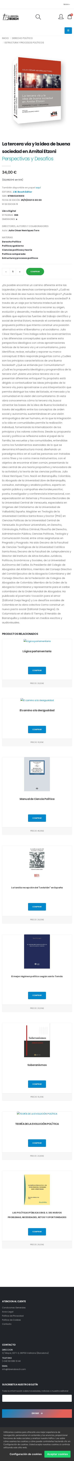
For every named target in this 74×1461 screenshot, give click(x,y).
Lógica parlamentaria (37, 651)
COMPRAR (35, 271)
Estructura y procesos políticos (24, 42)
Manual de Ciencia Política (37, 799)
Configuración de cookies (26, 1454)
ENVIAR (35, 1413)
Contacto (6, 1324)
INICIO (5, 38)
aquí (38, 187)
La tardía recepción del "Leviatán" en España (37, 887)
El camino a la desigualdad (37, 710)
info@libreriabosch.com (14, 1369)
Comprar (37, 670)
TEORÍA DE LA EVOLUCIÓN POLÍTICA (37, 1124)
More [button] (66, 4)
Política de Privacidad (13, 1316)
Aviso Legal (7, 1311)
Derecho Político (22, 38)
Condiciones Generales (14, 1307)
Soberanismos (37, 1065)
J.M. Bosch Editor (22, 192)
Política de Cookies (11, 1320)
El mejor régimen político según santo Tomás (37, 976)
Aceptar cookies (57, 1454)
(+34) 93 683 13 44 (11, 1361)
